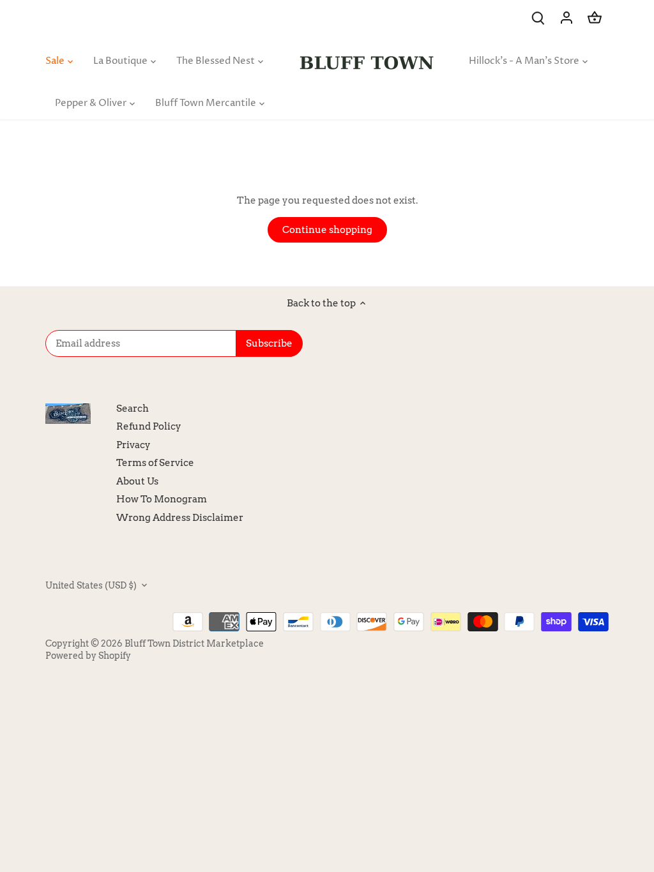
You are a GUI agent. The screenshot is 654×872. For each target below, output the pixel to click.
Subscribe (565, 788)
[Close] (611, 682)
